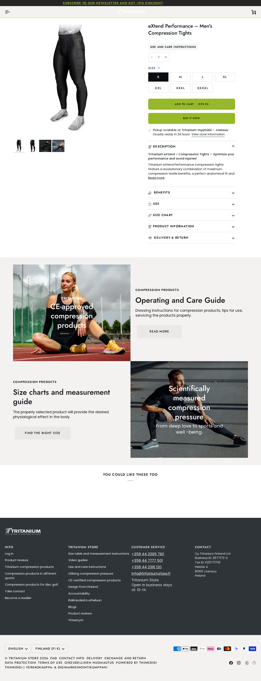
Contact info (72, 658)
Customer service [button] (148, 547)
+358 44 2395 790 (148, 554)
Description (164, 146)
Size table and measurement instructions (98, 554)
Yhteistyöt (75, 620)
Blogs (72, 607)
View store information (208, 134)
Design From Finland (83, 587)
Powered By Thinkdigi (136, 662)
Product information (173, 226)
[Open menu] (11, 12)
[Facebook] (231, 663)
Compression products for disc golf (31, 585)
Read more (156, 178)
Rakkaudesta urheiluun (85, 600)
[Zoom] (20, 132)
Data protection (20, 662)
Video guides (78, 560)
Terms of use (50, 662)
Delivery (95, 658)
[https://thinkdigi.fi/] (254, 663)
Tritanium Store (24, 658)
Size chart (163, 215)
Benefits (161, 192)
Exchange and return (125, 658)
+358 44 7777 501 (147, 560)
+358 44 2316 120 (146, 567)
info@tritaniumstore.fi (151, 573)
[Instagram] (239, 663)
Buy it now (191, 118)
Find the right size (43, 433)
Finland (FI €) (47, 648)
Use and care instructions (173, 47)
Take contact (15, 591)
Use (156, 203)
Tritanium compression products (29, 567)
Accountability (79, 593)
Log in (9, 554)
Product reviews (16, 560)
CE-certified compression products (94, 580)
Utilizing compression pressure (90, 574)
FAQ (53, 658)
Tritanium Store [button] (83, 547)
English (15, 648)
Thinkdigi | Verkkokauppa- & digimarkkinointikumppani (56, 667)
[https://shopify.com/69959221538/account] (246, 663)
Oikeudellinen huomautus (89, 662)
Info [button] (9, 547)
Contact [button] (203, 547)
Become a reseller (18, 598)
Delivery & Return (170, 237)
